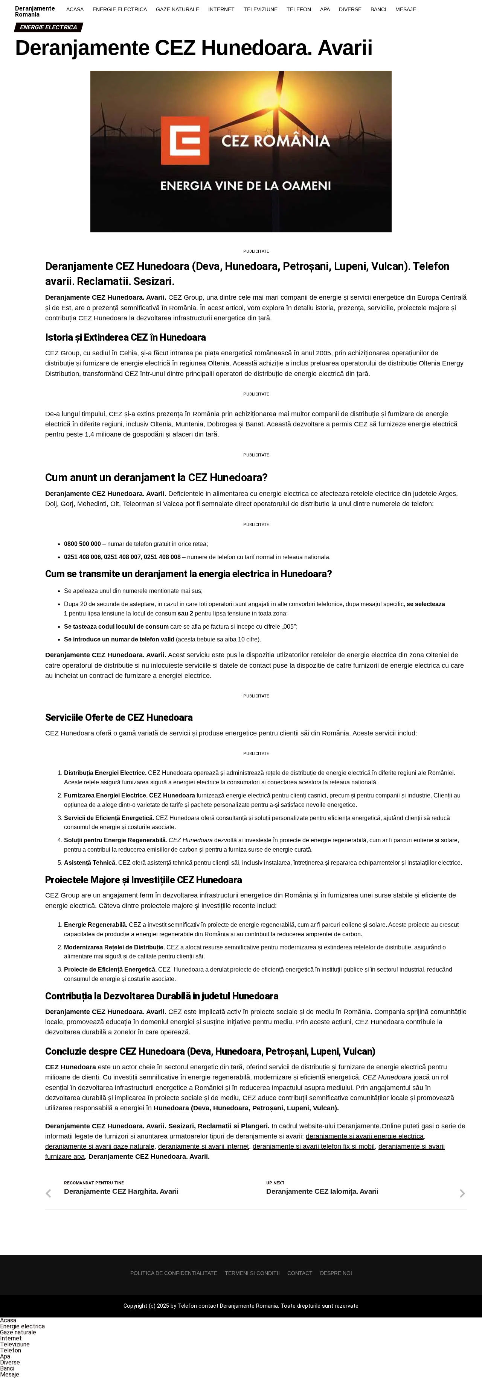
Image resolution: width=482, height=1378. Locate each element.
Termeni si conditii (252, 1273)
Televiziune (261, 9)
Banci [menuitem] (7, 1368)
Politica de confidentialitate (173, 1273)
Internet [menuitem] (11, 1338)
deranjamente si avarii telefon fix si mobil (314, 1146)
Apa (325, 9)
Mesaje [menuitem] (9, 1374)
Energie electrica (120, 9)
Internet (221, 9)
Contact (300, 1273)
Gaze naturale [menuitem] (18, 1332)
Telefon (299, 9)
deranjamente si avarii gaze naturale (99, 1146)
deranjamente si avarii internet (203, 1146)
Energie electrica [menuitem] (22, 1326)
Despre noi (336, 1273)
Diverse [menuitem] (10, 1362)
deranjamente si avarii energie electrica (365, 1136)
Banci (378, 9)
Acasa (75, 9)
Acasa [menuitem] (8, 1320)
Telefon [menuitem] (10, 1350)
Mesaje (405, 9)
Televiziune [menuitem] (15, 1344)
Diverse (350, 9)
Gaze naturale (177, 9)
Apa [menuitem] (5, 1356)
